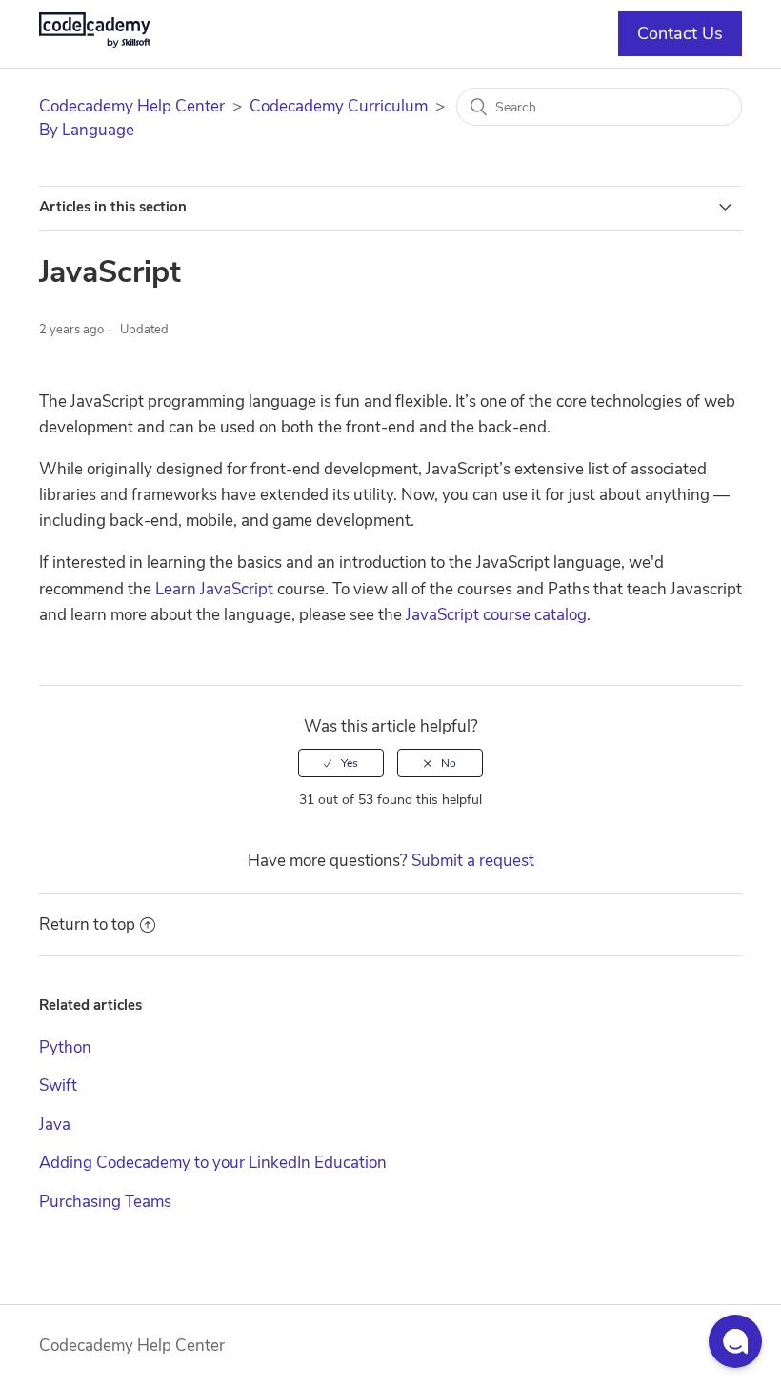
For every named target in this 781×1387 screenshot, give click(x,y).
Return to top (87, 924)
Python (65, 1047)
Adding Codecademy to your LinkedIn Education (213, 1163)
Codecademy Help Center (132, 106)
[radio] (341, 763)
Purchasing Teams (105, 1202)
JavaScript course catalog (496, 615)
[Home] (94, 42)
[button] (735, 1341)
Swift (58, 1085)
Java (54, 1125)
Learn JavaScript (214, 589)
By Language (86, 130)
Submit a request (472, 861)
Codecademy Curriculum (339, 106)
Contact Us (680, 33)
